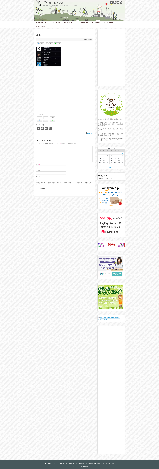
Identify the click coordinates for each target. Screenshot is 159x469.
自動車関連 (96, 22)
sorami (89, 133)
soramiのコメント (42, 22)
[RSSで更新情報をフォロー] (121, 2)
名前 (38, 164)
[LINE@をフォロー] (114, 2)
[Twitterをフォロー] (111, 2)
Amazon (57, 22)
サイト (38, 176)
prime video (70, 22)
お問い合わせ (41, 26)
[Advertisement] (64, 92)
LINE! (59, 43)
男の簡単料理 (109, 22)
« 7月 (110, 167)
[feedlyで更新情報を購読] (118, 2)
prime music (83, 22)
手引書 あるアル (50, 2)
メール (38, 170)
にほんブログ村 (102, 319)
